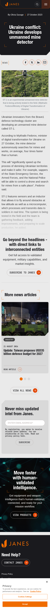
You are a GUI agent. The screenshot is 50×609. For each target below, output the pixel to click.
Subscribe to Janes (22, 272)
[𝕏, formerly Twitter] (32, 62)
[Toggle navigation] (46, 4)
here (23, 436)
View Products (22, 515)
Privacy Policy (7, 574)
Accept (25, 604)
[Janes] (12, 4)
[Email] (44, 62)
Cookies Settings (25, 597)
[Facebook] (25, 62)
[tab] (21, 379)
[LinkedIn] (38, 62)
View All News (22, 390)
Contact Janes (13, 562)
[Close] (47, 582)
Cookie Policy (35, 591)
